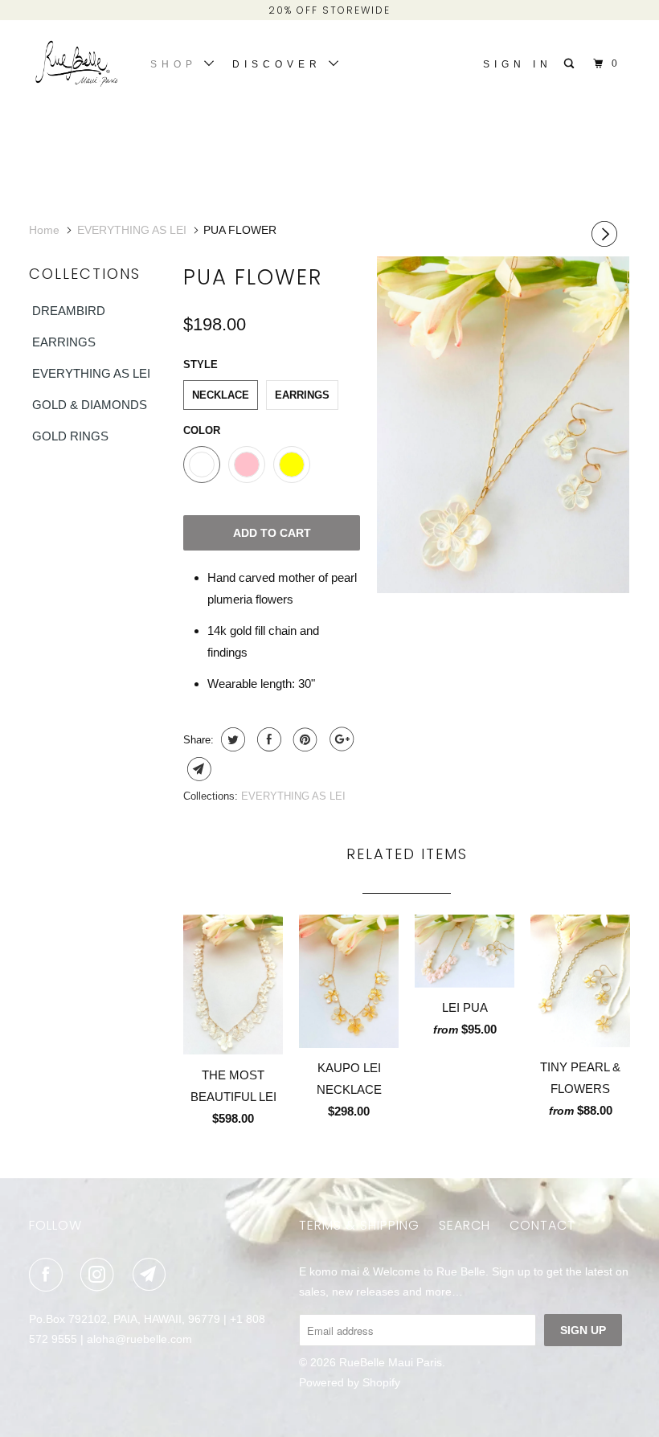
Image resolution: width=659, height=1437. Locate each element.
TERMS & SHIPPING (359, 1225)
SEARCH (464, 1225)
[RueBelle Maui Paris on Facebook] (49, 1275)
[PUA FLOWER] (503, 425)
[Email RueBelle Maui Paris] (153, 1275)
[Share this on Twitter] (231, 739)
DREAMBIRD (68, 310)
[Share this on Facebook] (267, 739)
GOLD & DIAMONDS (89, 404)
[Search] (572, 64)
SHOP (177, 64)
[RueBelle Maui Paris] (79, 66)
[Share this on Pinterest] (303, 739)
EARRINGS (64, 342)
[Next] (606, 234)
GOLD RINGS (70, 436)
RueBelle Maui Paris (390, 1362)
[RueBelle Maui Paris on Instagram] (100, 1275)
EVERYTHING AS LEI (91, 373)
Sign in (517, 64)
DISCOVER (280, 64)
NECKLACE (220, 395)
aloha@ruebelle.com (139, 1339)
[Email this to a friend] (197, 769)
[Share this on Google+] (339, 739)
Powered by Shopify (349, 1382)
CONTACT (542, 1225)
